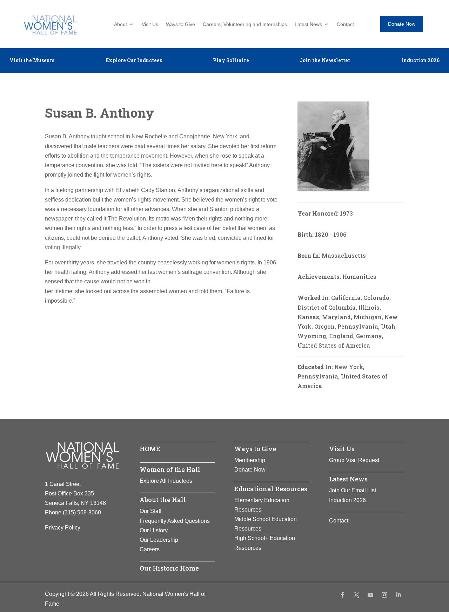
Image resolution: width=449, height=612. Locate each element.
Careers (150, 549)
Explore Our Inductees (134, 61)
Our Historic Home (169, 568)
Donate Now (401, 24)
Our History (154, 530)
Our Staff (150, 511)
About (120, 24)
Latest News (308, 24)
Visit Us (150, 24)
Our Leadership (159, 540)
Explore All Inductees (166, 481)
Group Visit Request (354, 460)
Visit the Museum (32, 61)
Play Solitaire (231, 61)
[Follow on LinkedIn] (398, 594)
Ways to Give (180, 24)
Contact (345, 24)
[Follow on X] (356, 594)
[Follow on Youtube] (370, 594)
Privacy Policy (62, 528)
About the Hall (163, 499)
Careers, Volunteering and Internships (245, 24)
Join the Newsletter (325, 61)
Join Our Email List (352, 490)
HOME (150, 449)
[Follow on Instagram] (384, 594)
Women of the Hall (170, 469)
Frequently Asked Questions (175, 521)
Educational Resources (270, 489)
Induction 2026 (420, 61)
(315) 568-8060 (82, 512)
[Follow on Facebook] (342, 594)
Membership (249, 460)
